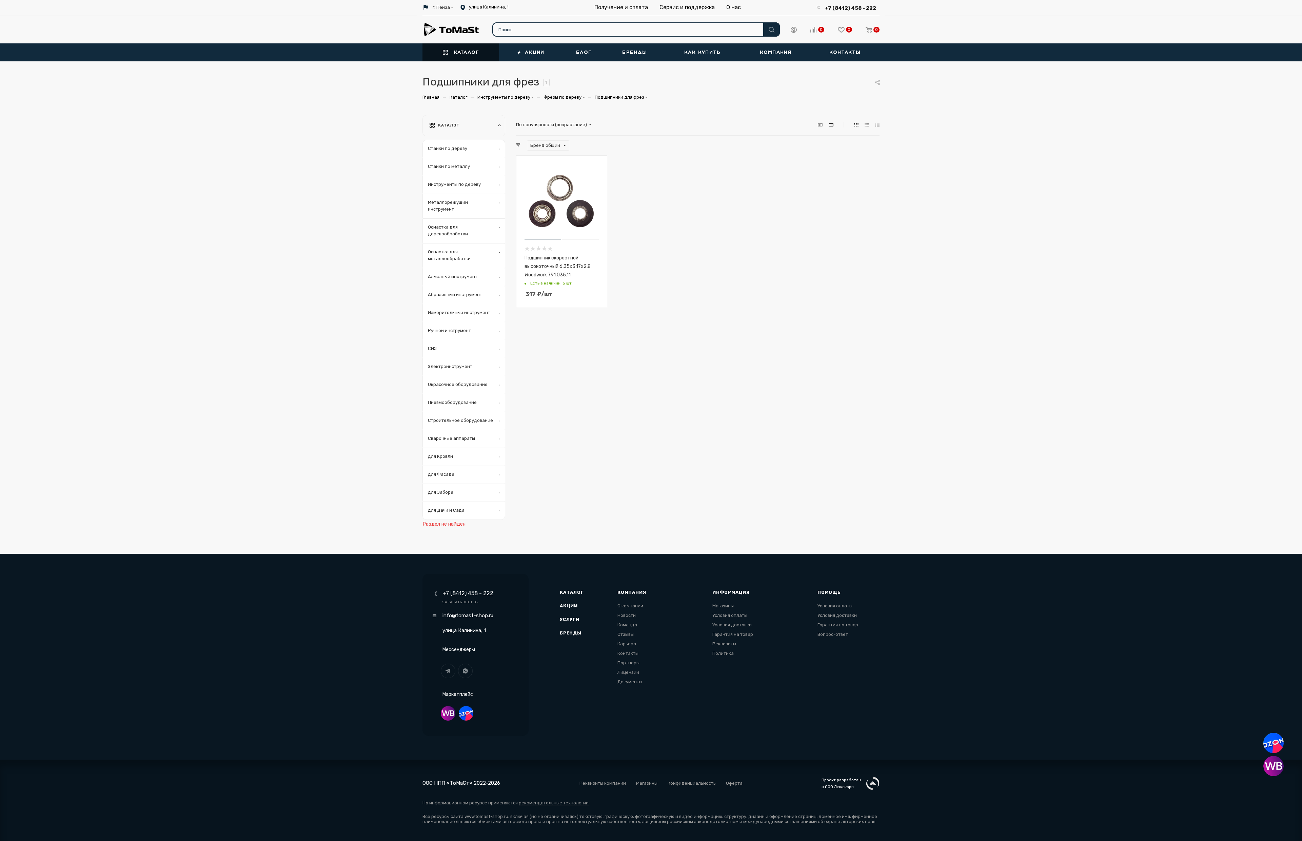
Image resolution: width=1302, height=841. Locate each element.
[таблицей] (877, 125)
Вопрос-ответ (832, 634)
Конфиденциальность (692, 783)
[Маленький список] (820, 125)
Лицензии (628, 672)
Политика (723, 653)
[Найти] (771, 29)
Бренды (570, 632)
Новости (626, 615)
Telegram (448, 671)
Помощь (829, 592)
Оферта (734, 783)
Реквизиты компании (602, 783)
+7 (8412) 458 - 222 (850, 8)
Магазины (723, 605)
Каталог (572, 592)
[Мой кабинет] (794, 30)
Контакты (627, 653)
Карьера (626, 643)
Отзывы (625, 634)
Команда (627, 624)
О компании (630, 605)
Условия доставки (732, 624)
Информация (731, 592)
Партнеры (628, 662)
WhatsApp (465, 671)
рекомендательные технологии (554, 802)
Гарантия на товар (732, 634)
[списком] (866, 125)
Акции (569, 605)
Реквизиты (724, 643)
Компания (631, 592)
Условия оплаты (729, 615)
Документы (629, 681)
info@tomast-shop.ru (467, 615)
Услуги (569, 619)
